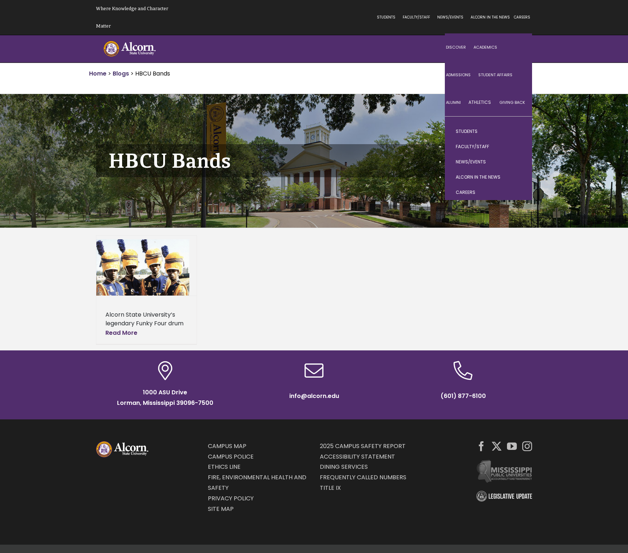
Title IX (330, 488)
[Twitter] (497, 446)
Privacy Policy (231, 498)
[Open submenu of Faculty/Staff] (519, 146)
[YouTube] (512, 446)
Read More (121, 333)
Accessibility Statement (357, 456)
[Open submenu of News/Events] (519, 162)
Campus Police (231, 456)
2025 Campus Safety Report (363, 446)
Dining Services (344, 467)
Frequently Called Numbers (363, 477)
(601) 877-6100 (463, 396)
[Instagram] (527, 446)
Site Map (221, 509)
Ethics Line (224, 467)
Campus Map (227, 446)
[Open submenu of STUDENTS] (519, 131)
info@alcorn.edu (314, 396)
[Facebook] (481, 446)
